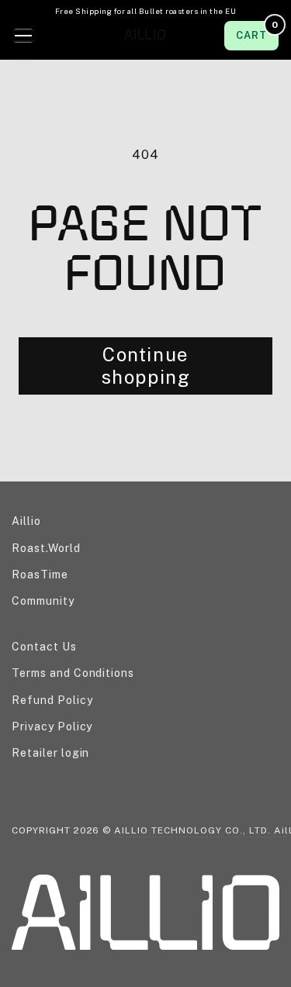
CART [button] (257, 31)
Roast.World (46, 548)
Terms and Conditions (73, 673)
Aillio (26, 521)
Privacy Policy (52, 726)
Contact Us (44, 646)
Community (43, 601)
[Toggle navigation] (23, 36)
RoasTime (40, 574)
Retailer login (50, 753)
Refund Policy (52, 700)
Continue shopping (146, 365)
